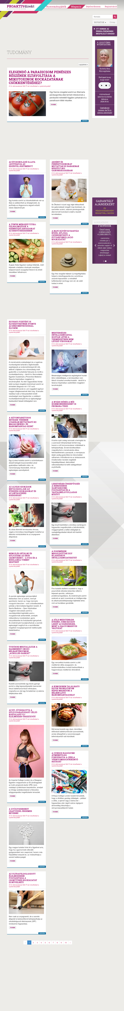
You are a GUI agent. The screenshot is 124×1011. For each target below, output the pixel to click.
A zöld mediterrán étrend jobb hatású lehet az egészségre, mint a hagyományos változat (64, 624)
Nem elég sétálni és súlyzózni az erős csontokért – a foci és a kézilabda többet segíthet (23, 557)
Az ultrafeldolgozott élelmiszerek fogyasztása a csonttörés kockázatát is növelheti (23, 878)
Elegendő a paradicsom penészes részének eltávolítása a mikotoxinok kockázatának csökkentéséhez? (40, 77)
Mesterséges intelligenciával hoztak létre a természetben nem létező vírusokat (63, 337)
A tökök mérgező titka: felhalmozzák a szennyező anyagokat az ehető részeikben (22, 227)
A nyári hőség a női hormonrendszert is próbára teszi (64, 404)
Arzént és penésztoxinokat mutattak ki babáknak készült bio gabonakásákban (65, 166)
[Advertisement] (48, 32)
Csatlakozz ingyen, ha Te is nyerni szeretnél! (104, 110)
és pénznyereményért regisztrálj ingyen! (105, 206)
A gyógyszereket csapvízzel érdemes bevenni (20, 811)
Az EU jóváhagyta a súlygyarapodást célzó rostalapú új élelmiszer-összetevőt (23, 713)
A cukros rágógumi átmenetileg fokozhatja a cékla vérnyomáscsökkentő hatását (65, 757)
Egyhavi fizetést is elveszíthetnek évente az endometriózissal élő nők (22, 325)
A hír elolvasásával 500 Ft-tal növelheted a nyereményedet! (30, 86)
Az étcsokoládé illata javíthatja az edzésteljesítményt (22, 164)
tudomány (85, 121)
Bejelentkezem (93, 6)
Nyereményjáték (56, 6)
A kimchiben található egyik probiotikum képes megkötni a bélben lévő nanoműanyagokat (66, 690)
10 (66, 942)
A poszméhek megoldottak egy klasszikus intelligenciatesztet (64, 554)
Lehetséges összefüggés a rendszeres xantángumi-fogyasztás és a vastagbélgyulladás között (66, 489)
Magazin (76, 6)
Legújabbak (83, 64)
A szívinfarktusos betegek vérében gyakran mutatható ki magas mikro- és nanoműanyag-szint (22, 422)
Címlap (112, 22)
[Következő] (115, 244)
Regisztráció (111, 6)
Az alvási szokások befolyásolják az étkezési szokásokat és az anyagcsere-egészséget (22, 491)
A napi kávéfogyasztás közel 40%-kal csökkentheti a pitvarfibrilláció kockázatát (65, 235)
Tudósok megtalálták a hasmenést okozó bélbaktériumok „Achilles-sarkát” (23, 650)
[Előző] (94, 244)
